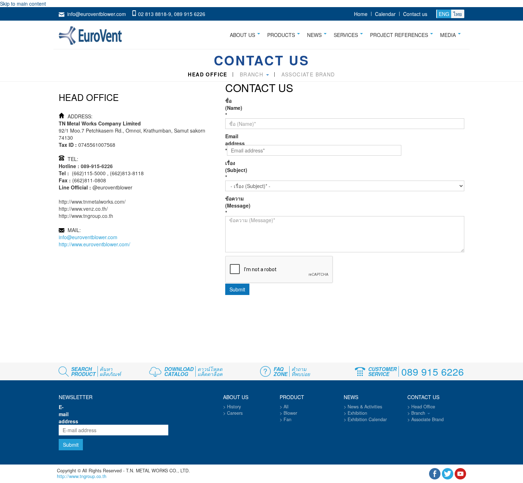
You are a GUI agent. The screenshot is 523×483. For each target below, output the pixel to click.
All (286, 406)
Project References (399, 34)
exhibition (357, 413)
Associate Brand (308, 74)
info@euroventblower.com (96, 13)
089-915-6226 (97, 166)
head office (207, 74)
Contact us (415, 14)
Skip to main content (23, 3)
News (315, 34)
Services (346, 34)
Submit (237, 289)
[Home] (93, 34)
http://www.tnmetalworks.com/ (92, 201)
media (448, 34)
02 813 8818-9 (154, 13)
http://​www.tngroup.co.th (81, 476)
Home (361, 14)
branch (252, 74)
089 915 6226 (189, 13)
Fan (287, 419)
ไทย (457, 13)
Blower (290, 413)
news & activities (365, 406)
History (234, 406)
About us (243, 34)
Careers (235, 413)
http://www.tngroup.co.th (86, 215)
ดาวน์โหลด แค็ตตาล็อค (209, 371)
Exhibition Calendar (367, 419)
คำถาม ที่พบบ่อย (300, 371)
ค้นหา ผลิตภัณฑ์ (110, 371)
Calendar (385, 14)
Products (281, 34)
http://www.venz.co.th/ (83, 208)
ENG (444, 13)
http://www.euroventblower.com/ (94, 244)
